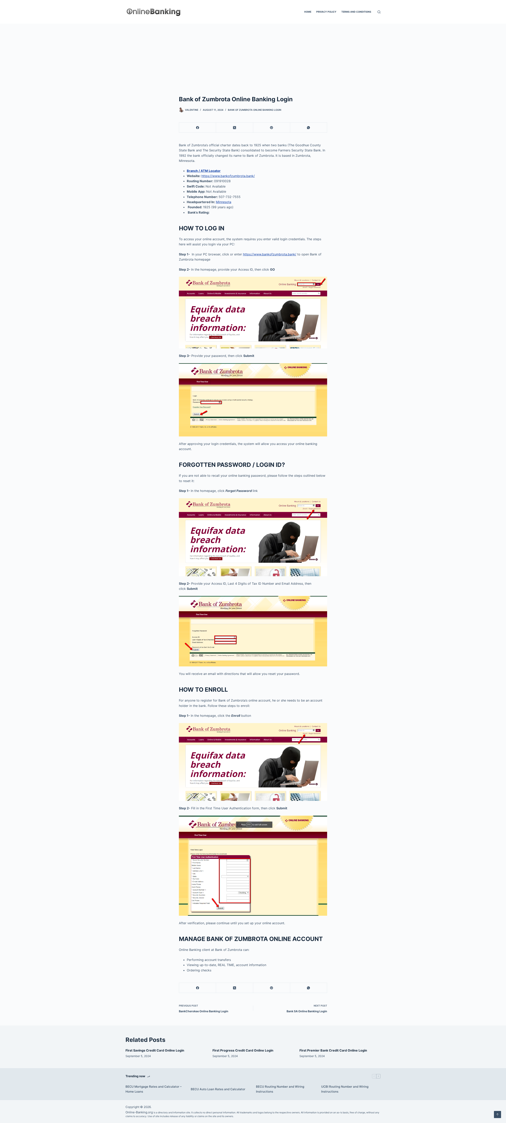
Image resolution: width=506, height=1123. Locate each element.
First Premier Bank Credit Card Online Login (333, 1050)
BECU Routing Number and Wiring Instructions (280, 1089)
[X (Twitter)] (234, 128)
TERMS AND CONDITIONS (356, 11)
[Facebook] (197, 128)
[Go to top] (497, 1114)
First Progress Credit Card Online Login (242, 1050)
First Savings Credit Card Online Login (155, 1050)
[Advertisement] (253, 53)
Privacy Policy (326, 11)
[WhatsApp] (308, 128)
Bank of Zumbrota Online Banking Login (254, 109)
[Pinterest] (271, 128)
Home (307, 11)
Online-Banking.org (139, 1112)
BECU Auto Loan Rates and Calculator (218, 1089)
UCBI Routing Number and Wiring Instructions (344, 1089)
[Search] (379, 11)
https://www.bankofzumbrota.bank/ (228, 176)
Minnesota (223, 202)
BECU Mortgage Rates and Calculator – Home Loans (154, 1089)
